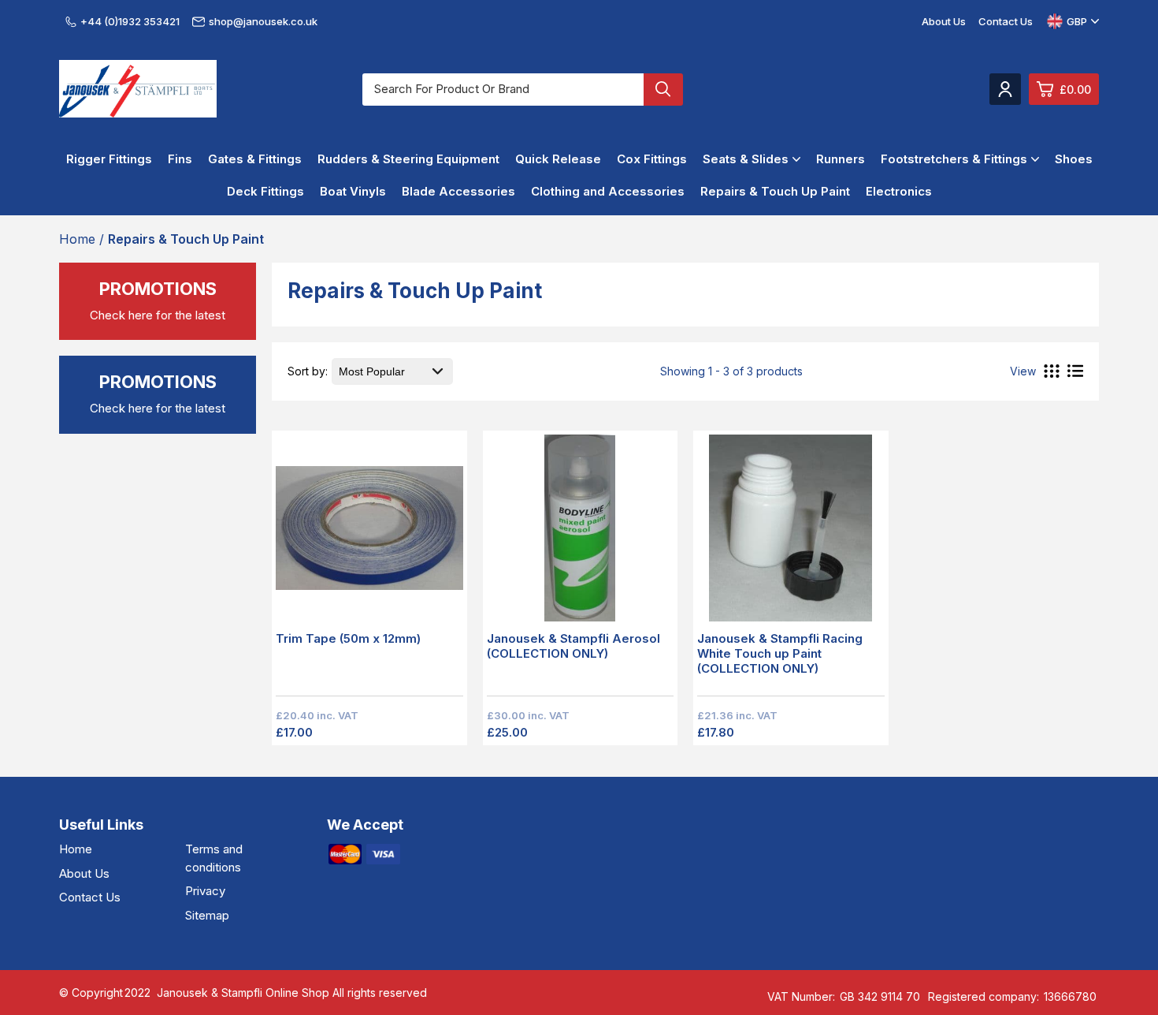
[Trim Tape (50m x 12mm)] (369, 533)
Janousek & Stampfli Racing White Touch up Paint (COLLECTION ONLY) (780, 653)
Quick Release (558, 158)
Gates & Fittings (255, 158)
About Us (944, 21)
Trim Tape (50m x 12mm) (348, 638)
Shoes (1074, 158)
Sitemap (207, 915)
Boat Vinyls (353, 191)
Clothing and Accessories (608, 191)
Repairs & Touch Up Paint (775, 191)
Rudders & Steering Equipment (408, 158)
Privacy (205, 890)
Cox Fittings (652, 158)
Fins (180, 158)
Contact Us (1005, 21)
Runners (840, 158)
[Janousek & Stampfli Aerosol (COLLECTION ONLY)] (580, 533)
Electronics (899, 191)
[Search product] (663, 89)
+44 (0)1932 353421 (130, 21)
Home (75, 848)
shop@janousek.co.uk (263, 21)
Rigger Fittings (109, 158)
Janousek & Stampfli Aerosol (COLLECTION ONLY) (573, 646)
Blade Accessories (458, 191)
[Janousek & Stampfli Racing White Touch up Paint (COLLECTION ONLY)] (791, 533)
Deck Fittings (265, 191)
